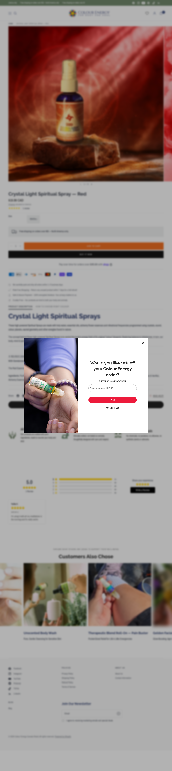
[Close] (143, 342)
